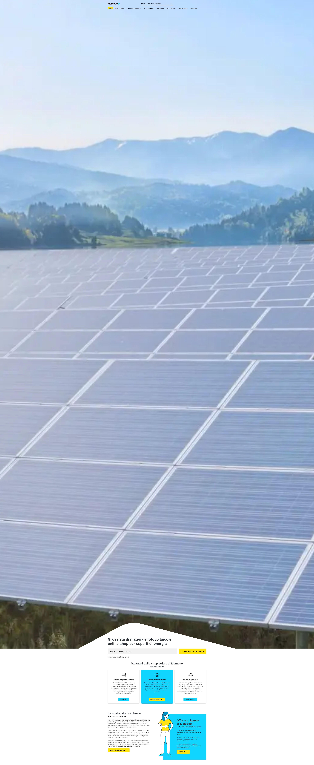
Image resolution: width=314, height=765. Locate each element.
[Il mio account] (201, 4)
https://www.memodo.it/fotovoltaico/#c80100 (153, 670)
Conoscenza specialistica (197, 3)
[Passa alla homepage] (114, 4)
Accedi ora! (125, 657)
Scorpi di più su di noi (117, 750)
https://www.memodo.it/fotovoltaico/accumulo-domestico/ (121, 671)
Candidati (182, 752)
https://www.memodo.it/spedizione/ (184, 670)
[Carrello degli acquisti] (205, 3)
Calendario (193, 3)
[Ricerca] (171, 3)
